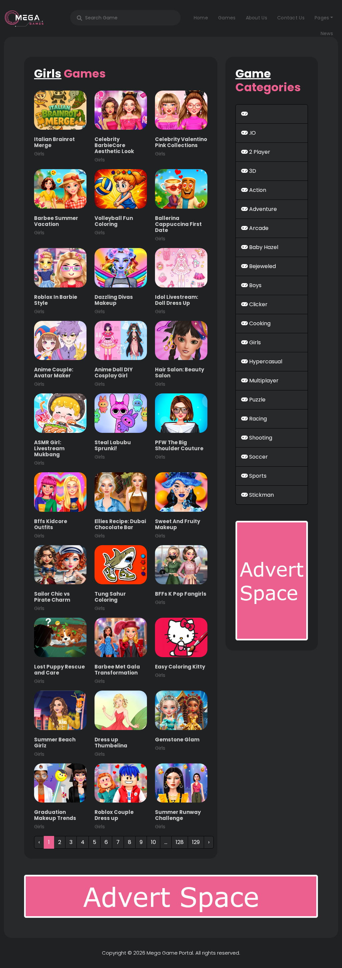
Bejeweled (262, 266)
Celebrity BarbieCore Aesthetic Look (114, 149)
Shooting (260, 438)
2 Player (259, 152)
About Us (256, 17)
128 (180, 842)
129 (196, 842)
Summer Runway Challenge (178, 819)
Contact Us (291, 17)
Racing (257, 418)
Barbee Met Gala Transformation (117, 673)
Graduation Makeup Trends (55, 819)
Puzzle (257, 399)
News (327, 33)
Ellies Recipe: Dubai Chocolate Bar (120, 528)
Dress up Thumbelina (111, 746)
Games (227, 17)
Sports (257, 476)
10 (153, 842)
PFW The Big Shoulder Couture (179, 449)
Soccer (258, 457)
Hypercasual (265, 361)
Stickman (261, 495)
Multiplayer (263, 380)
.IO (252, 133)
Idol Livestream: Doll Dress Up (176, 304)
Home (201, 17)
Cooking (259, 323)
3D (252, 171)
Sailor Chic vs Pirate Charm (52, 600)
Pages (322, 17)
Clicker (258, 304)
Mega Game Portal (170, 952)
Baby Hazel (263, 247)
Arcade (258, 228)
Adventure (262, 209)
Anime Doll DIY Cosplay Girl (114, 376)
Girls (254, 342)
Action (257, 190)
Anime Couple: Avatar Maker (53, 376)
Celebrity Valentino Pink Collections (181, 146)
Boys (255, 285)
